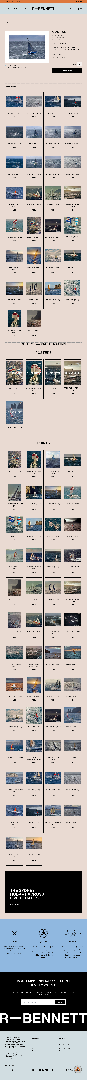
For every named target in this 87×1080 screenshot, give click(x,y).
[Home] (43, 8)
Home (33, 1045)
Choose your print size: (61, 54)
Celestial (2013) (34, 113)
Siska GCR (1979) (72, 267)
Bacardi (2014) (72, 822)
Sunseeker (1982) (15, 300)
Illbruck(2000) (72, 664)
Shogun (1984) (72, 536)
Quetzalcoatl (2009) (15, 757)
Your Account (64, 1045)
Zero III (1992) (34, 330)
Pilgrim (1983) (72, 237)
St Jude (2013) (53, 113)
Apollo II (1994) (34, 204)
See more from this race (59, 43)
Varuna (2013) (72, 113)
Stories (35, 1049)
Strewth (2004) (72, 696)
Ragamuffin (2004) (53, 267)
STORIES (17, 8)
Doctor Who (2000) (53, 664)
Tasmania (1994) (34, 300)
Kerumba (59, 35)
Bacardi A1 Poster (14, 427)
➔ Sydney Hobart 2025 (12, 1)
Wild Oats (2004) (72, 300)
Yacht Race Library (66, 1049)
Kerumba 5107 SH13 (34, 144)
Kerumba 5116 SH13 (53, 174)
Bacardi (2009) (72, 727)
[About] (74, 1070)
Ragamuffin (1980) (34, 504)
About (27, 8)
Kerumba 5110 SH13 (72, 143)
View (14, 117)
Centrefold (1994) (53, 204)
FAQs (71, 1)
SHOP (9, 8)
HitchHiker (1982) (15, 237)
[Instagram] (12, 1070)
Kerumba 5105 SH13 (15, 144)
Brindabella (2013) (14, 113)
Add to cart (67, 71)
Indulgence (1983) (53, 536)
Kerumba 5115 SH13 (34, 174)
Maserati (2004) (53, 696)
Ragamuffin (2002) (34, 267)
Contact (79, 1)
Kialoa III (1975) (34, 237)
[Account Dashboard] (76, 9)
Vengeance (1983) (53, 300)
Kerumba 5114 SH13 (15, 174)
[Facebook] (7, 1070)
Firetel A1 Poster (53, 388)
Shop (33, 1047)
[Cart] (81, 9)
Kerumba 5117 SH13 (72, 174)
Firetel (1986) (53, 567)
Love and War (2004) (53, 237)
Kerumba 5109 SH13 (53, 144)
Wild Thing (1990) (72, 567)
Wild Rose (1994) (15, 632)
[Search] (71, 9)
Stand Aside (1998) (72, 631)
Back (6, 23)
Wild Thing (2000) (15, 696)
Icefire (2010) (72, 757)
